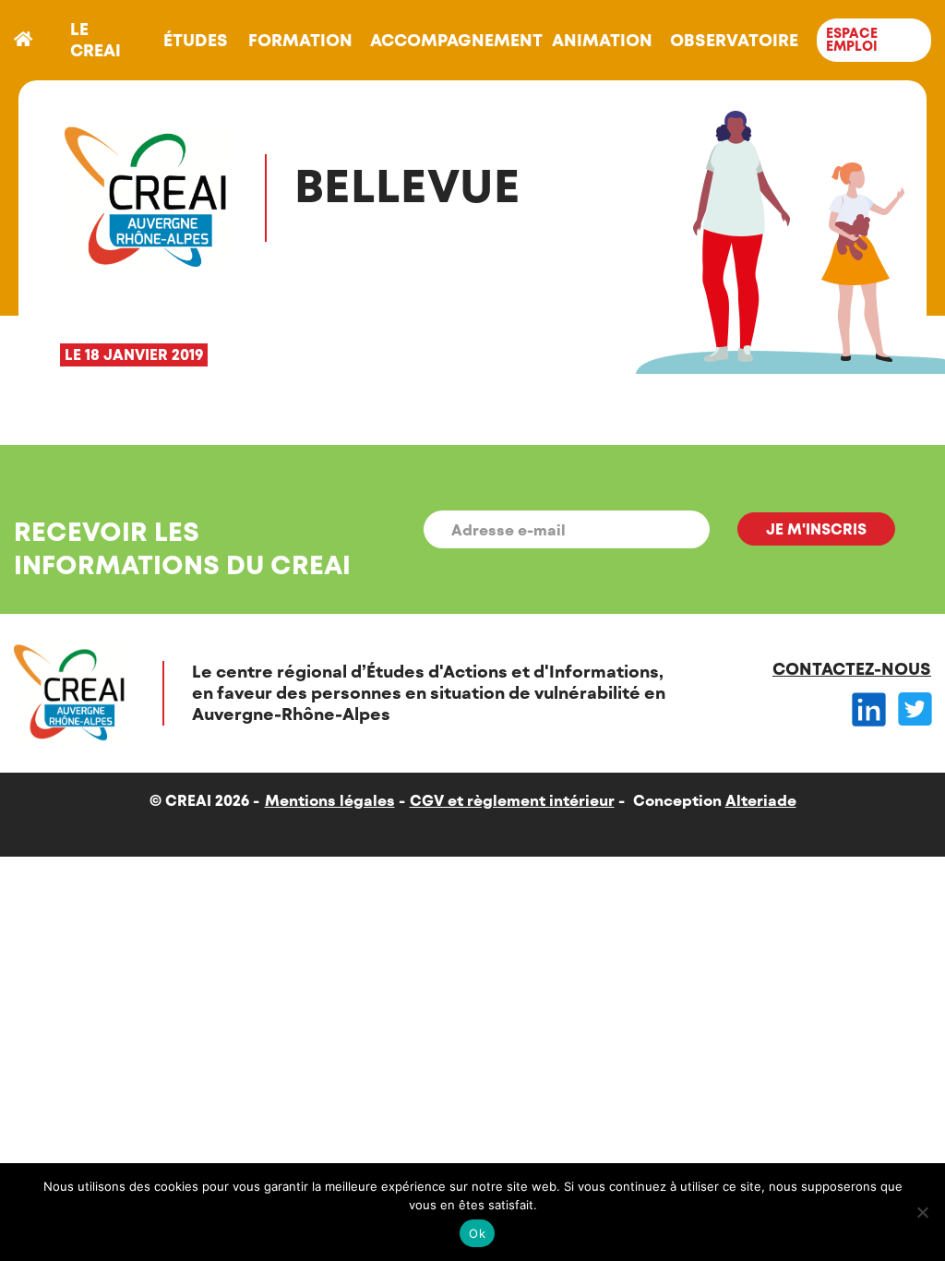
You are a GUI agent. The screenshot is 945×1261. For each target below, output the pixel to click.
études (195, 40)
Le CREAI (95, 39)
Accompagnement (456, 40)
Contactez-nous (851, 668)
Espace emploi (852, 39)
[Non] (922, 1212)
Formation (300, 40)
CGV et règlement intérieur (512, 800)
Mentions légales (330, 800)
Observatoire (734, 40)
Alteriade (760, 800)
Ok (477, 1233)
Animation (602, 40)
